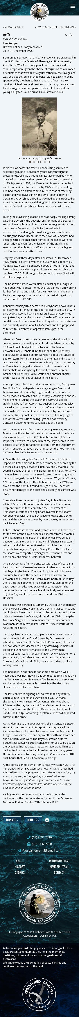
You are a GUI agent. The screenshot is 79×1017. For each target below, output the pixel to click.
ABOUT (20, 861)
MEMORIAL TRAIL (59, 866)
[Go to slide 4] (41, 162)
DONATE (12, 819)
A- (66, 35)
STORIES (20, 872)
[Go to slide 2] (34, 162)
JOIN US (33, 819)
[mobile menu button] (72, 6)
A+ (71, 34)
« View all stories (13, 27)
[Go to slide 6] (49, 162)
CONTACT (59, 872)
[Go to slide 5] (45, 162)
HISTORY (20, 866)
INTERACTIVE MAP (59, 861)
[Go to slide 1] (30, 162)
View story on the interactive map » (55, 27)
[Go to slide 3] (38, 162)
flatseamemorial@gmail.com (42, 850)
